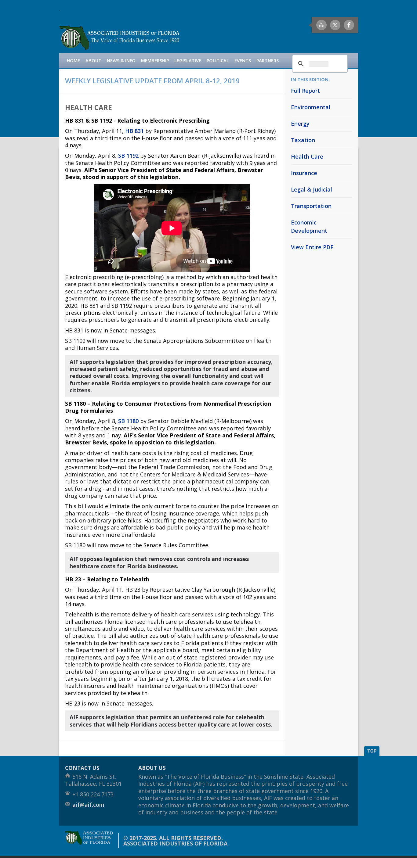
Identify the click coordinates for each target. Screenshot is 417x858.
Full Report (305, 90)
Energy (300, 123)
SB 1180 (128, 421)
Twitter (335, 25)
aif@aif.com (88, 804)
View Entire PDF (312, 247)
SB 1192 (128, 155)
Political (218, 60)
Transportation (311, 206)
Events (242, 60)
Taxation (303, 140)
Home (73, 60)
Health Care (307, 156)
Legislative (187, 60)
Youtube (321, 25)
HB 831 (134, 131)
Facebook (349, 25)
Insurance (304, 173)
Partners (267, 60)
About (93, 60)
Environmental (310, 107)
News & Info (121, 60)
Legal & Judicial (311, 189)
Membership (155, 60)
